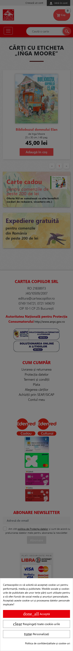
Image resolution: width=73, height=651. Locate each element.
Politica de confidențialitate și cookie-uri (47, 643)
